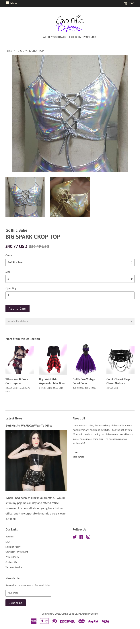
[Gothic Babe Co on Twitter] (75, 538)
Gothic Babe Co (69, 614)
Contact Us (11, 562)
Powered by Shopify (88, 614)
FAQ (7, 542)
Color (8, 255)
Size (7, 271)
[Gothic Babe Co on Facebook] (81, 538)
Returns (9, 536)
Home (8, 50)
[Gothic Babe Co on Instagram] (88, 538)
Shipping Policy (12, 547)
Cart (132, 3)
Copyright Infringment (16, 552)
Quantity (10, 288)
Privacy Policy (12, 557)
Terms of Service (13, 567)
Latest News (13, 418)
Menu (13, 3)
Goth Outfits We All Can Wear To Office (28, 425)
